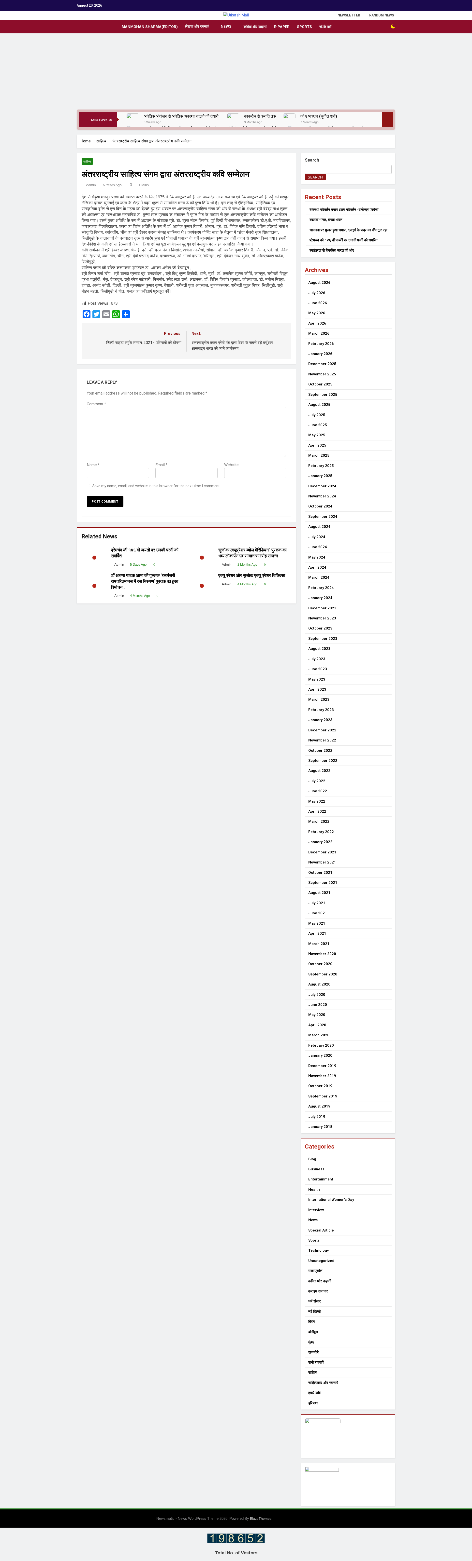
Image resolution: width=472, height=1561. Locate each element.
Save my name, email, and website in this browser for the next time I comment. (156, 486)
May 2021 (316, 923)
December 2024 (322, 486)
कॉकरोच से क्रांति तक (260, 116)
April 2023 (317, 689)
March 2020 (318, 1035)
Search (312, 160)
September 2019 (322, 1096)
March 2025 (318, 455)
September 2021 (322, 882)
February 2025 (321, 466)
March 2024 (318, 577)
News (226, 26)
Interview (316, 1210)
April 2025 (317, 445)
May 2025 (316, 435)
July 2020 (316, 994)
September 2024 (322, 516)
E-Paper (282, 27)
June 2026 (317, 303)
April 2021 (317, 933)
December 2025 (322, 364)
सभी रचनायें (316, 1362)
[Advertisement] (236, 72)
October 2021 (320, 872)
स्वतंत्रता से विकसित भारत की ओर (332, 250)
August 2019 (319, 1106)
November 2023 (322, 618)
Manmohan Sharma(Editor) (150, 27)
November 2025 (322, 374)
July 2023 (316, 659)
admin (91, 185)
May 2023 (316, 679)
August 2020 (319, 984)
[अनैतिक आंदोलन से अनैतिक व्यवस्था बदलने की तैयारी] (133, 119)
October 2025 (320, 384)
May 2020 (316, 1015)
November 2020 (322, 954)
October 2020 (320, 964)
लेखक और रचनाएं (197, 26)
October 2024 (320, 506)
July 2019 (316, 1116)
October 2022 (320, 750)
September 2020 (322, 974)
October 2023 (320, 628)
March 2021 (318, 944)
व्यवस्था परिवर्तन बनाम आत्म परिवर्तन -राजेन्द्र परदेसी (344, 209)
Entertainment (320, 1179)
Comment (96, 404)
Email (161, 465)
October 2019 (320, 1086)
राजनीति (313, 1352)
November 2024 (322, 496)
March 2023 (318, 699)
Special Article (321, 1230)
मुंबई (311, 1342)
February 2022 (321, 832)
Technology (318, 1250)
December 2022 (322, 730)
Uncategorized (321, 1261)
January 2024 (320, 598)
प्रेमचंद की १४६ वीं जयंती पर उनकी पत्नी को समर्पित (343, 240)
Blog (312, 1159)
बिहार (311, 1321)
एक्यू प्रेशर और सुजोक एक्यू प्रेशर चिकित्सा (251, 575)
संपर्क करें (325, 27)
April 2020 (317, 1025)
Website (231, 465)
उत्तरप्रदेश (315, 1271)
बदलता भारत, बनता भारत (326, 220)
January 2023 (320, 720)
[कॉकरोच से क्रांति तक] (233, 119)
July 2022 (316, 781)
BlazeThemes (260, 1518)
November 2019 (322, 1076)
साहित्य (87, 161)
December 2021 (322, 852)
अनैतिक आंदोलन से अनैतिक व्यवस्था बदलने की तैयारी (182, 116)
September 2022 (322, 760)
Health (314, 1189)
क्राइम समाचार (318, 1291)
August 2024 (319, 526)
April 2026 (317, 323)
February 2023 (321, 710)
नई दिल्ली (314, 1311)
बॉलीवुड (313, 1332)
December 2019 (322, 1066)
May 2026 (316, 313)
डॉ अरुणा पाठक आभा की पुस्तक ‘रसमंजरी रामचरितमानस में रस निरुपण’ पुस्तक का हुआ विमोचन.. (144, 581)
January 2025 (320, 476)
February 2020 (321, 1045)
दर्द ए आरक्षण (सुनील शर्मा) (318, 116)
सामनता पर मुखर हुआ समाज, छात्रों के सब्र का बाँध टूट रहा (348, 230)
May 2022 (316, 801)
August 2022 (319, 770)
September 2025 (322, 394)
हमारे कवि (314, 1393)
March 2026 (318, 333)
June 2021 (317, 913)
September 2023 (322, 638)
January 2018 (320, 1126)
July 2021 (316, 903)
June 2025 (317, 425)
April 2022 (317, 811)
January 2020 (320, 1055)
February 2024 (321, 588)
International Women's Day (331, 1199)
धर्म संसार (314, 1301)
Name (93, 465)
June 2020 (317, 1004)
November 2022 (322, 740)
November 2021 (322, 862)
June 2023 (317, 669)
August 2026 (319, 282)
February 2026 (321, 344)
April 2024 (317, 567)
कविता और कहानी (255, 27)
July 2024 (316, 537)
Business (316, 1169)
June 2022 (317, 791)
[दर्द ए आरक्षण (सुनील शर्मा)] (289, 119)
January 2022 (320, 842)
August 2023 (319, 648)
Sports (304, 27)
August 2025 (319, 404)
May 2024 (316, 557)
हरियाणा (313, 1403)
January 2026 (320, 354)
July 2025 (316, 415)
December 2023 (322, 608)
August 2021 (319, 892)
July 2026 (316, 293)
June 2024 (317, 547)
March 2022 (318, 821)
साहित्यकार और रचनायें (323, 1383)
